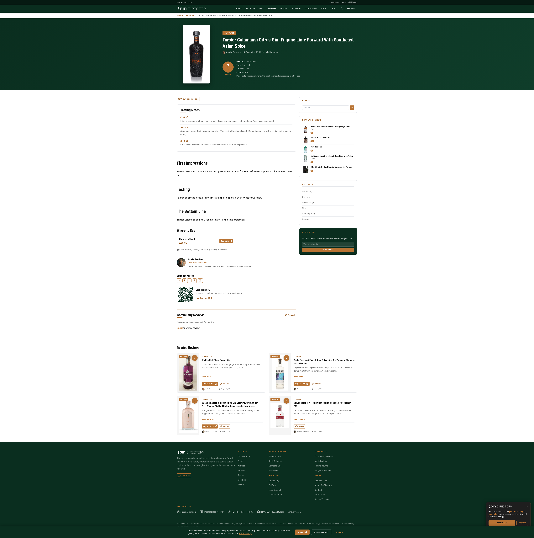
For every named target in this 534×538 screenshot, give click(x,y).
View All (291, 315)
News (240, 461)
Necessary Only (321, 532)
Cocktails (242, 480)
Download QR (206, 298)
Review (226, 384)
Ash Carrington (210, 389)
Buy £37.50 (300, 384)
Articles (241, 466)
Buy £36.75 (208, 426)
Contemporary (308, 214)
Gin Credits (273, 470)
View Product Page (189, 99)
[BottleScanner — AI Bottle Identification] (294, 512)
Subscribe (328, 249)
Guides (241, 475)
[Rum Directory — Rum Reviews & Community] (241, 512)
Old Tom (306, 197)
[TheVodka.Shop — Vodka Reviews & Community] (212, 512)
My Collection (321, 461)
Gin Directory (244, 456)
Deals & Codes (275, 461)
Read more (207, 377)
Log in (180, 328)
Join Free (185, 475)
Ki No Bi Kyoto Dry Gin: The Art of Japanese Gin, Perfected (332, 167)
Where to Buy (275, 456)
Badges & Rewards (323, 470)
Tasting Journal (321, 466)
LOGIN (352, 8)
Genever (306, 219)
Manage (339, 532)
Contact (318, 490)
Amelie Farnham (233, 52)
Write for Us (320, 494)
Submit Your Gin (322, 499)
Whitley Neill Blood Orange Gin (216, 360)
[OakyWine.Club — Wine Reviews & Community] (271, 512)
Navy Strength (308, 202)
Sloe (304, 208)
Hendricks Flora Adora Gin (320, 137)
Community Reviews (324, 456)
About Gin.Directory (323, 485)
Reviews (190, 15)
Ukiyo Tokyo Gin (316, 147)
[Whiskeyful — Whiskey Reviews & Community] (187, 512)
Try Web (522, 523)
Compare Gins (275, 466)
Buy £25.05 (208, 384)
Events (241, 484)
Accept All (302, 532)
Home (180, 15)
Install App (502, 523)
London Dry (307, 191)
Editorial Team (321, 481)
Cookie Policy (245, 533)
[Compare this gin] (200, 280)
